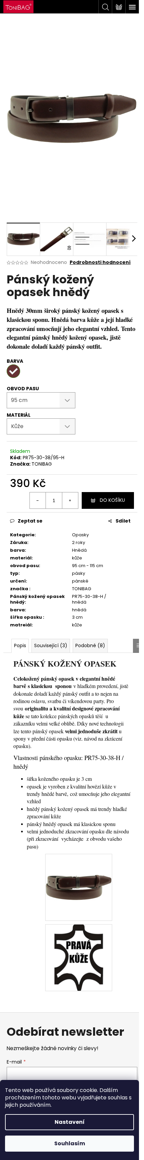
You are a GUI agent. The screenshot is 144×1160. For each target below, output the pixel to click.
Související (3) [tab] (50, 645)
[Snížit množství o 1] (38, 500)
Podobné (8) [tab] (90, 645)
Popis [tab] (20, 645)
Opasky (80, 535)
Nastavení (70, 1122)
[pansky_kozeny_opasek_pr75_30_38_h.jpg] (79, 867)
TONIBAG (41, 464)
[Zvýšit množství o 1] (70, 500)
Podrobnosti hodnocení (100, 262)
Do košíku (112, 500)
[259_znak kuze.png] (79, 957)
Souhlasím (69, 1143)
